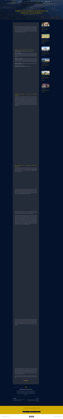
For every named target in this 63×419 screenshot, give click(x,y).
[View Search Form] (51, 1)
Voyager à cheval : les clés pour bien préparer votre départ (45, 90)
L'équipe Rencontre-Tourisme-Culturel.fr (29, 14)
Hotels (44, 27)
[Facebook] (46, 1)
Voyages (47, 51)
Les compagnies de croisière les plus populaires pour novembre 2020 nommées (19, 399)
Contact (8, 416)
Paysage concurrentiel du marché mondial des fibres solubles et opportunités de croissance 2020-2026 (33, 400)
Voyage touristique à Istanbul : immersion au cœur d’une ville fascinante (45, 78)
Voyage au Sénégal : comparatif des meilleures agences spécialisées (45, 41)
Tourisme (31, 7)
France (44, 63)
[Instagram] (47, 1)
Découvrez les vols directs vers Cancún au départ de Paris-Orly (45, 53)
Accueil (2, 416)
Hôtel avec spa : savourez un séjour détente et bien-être (45, 29)
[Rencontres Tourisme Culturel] (13, 1)
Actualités (28, 1)
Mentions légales (5, 416)
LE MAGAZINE (20, 1)
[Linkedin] (49, 1)
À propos (42, 1)
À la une (25, 1)
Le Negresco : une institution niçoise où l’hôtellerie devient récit (45, 65)
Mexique (45, 51)
